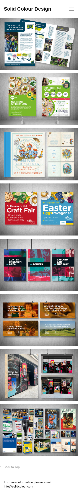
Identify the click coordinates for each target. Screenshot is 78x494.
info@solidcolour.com (18, 486)
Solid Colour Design (27, 9)
